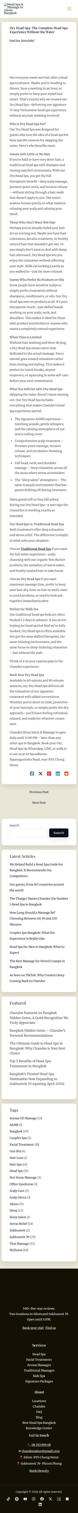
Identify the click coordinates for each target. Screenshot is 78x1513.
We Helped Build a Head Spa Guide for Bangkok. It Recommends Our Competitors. (36, 870)
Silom (14, 1204)
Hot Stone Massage (23, 1177)
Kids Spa (39, 1376)
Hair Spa (16, 1164)
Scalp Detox (18, 1197)
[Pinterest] (49, 774)
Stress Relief (27, 40)
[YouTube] (25, 1499)
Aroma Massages (39, 1365)
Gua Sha (15, 1151)
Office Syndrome (21, 1184)
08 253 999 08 (41, 1445)
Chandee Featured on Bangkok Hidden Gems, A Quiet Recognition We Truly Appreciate (39, 1018)
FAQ (39, 1412)
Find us (50, 1328)
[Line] (17, 1499)
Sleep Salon (18, 1217)
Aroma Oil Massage (23, 1118)
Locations (39, 1401)
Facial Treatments (39, 1359)
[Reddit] (66, 774)
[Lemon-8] (59, 1499)
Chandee (39, 1406)
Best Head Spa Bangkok (39, 1423)
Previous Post (39, 792)
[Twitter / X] (50, 1499)
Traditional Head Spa (36, 549)
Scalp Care (17, 1191)
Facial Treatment (22, 1144)
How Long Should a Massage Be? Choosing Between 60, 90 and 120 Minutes (33, 918)
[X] (41, 774)
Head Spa (15, 40)
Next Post (39, 803)
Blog (39, 1417)
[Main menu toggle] (69, 8)
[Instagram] (33, 1499)
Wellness (16, 1250)
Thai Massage (19, 1243)
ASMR (14, 1125)
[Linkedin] (58, 774)
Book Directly (39, 1471)
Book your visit (33, 1328)
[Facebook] (32, 774)
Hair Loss (16, 1158)
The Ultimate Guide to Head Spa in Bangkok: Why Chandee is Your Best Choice (37, 1048)
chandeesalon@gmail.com (41, 1451)
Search (14, 825)
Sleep (13, 1210)
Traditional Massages (39, 1370)
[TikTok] (8, 1499)
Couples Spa (18, 1138)
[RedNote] (67, 1499)
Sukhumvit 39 (19, 1237)
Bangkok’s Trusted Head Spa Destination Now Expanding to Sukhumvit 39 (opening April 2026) (37, 1079)
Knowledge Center (39, 1428)
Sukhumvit (17, 1230)
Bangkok (16, 1131)
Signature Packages (39, 1381)
